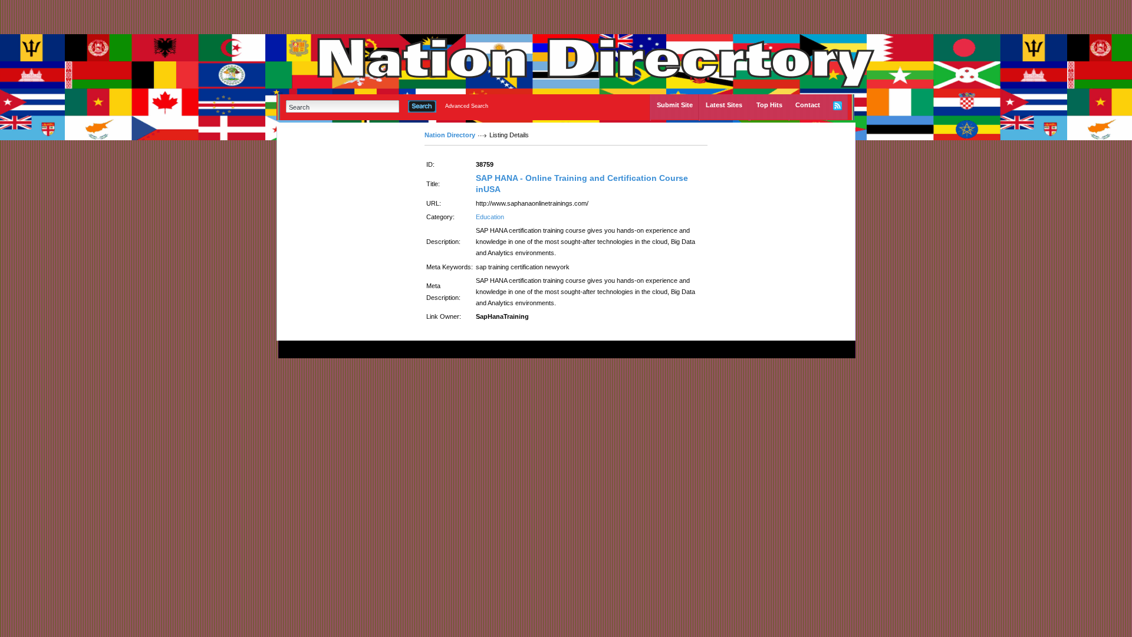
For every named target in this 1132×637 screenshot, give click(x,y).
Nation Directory (449, 134)
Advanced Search (466, 106)
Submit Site (675, 104)
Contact (807, 104)
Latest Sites (724, 104)
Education (490, 216)
